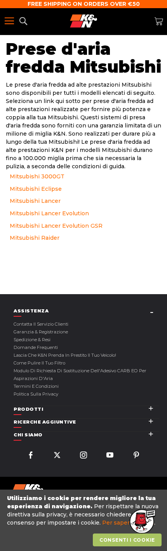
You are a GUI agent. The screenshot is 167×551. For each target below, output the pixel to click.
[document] (84, 520)
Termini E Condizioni (36, 386)
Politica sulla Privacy (36, 394)
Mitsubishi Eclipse (36, 188)
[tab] (86, 311)
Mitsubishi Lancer (35, 200)
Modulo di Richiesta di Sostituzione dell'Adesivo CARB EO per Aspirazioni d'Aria (80, 374)
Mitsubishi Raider (34, 237)
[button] (141, 521)
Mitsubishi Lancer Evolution (49, 213)
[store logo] (83, 21)
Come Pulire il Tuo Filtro (39, 363)
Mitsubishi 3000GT (37, 176)
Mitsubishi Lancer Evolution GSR (56, 225)
